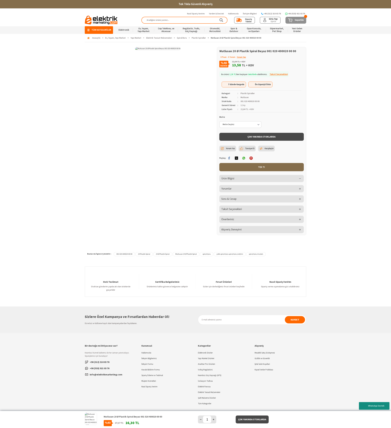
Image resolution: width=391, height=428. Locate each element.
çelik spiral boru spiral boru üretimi (229, 254)
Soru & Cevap (228, 199)
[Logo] (101, 20)
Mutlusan (245, 97)
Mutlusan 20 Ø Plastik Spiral (186, 254)
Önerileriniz (227, 219)
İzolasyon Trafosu (205, 381)
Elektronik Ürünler (205, 352)
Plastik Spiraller (248, 93)
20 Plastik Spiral (144, 254)
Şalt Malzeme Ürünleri (207, 398)
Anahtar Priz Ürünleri (206, 364)
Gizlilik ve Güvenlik (262, 358)
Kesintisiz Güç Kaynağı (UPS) (209, 375)
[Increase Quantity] (213, 419)
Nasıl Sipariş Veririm (149, 386)
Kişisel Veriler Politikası (264, 369)
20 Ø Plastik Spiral (163, 254)
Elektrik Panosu (204, 386)
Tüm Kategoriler (204, 403)
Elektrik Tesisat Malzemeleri (209, 392)
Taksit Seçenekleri (231, 209)
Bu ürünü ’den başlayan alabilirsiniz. (254, 74)
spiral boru (207, 254)
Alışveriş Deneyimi (231, 229)
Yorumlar (226, 189)
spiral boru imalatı (256, 254)
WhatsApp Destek (376, 405)
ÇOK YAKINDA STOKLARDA (261, 136)
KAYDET (295, 319)
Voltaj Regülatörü (205, 369)
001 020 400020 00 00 (124, 254)
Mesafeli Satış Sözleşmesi (265, 352)
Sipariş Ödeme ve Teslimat (152, 375)
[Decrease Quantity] (200, 419)
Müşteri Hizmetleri (148, 381)
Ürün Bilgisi (227, 178)
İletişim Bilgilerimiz (149, 358)
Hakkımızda (146, 352)
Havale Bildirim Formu (150, 369)
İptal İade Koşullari (262, 364)
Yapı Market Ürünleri (206, 358)
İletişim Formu (147, 364)
